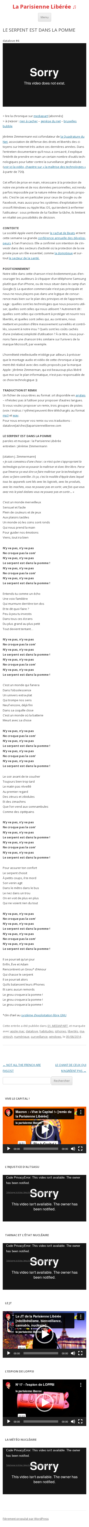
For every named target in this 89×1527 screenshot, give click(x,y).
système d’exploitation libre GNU (43, 1015)
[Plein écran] (80, 1148)
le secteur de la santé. (24, 258)
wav (15, 415)
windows (55, 1037)
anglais (81, 395)
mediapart (41, 116)
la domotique (64, 253)
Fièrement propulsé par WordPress (26, 1519)
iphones (60, 1031)
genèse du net (51, 121)
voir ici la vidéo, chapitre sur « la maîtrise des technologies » (45, 167)
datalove (32, 1031)
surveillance (39, 1037)
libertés (73, 1031)
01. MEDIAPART (57, 1026)
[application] (44, 1130)
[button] (44, 1130)
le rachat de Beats (62, 233)
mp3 (6, 415)
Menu (45, 17)
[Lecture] (8, 1148)
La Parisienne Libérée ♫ (44, 6)
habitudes (46, 1031)
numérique (21, 1037)
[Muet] (73, 1148)
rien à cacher (29, 121)
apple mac (17, 1031)
